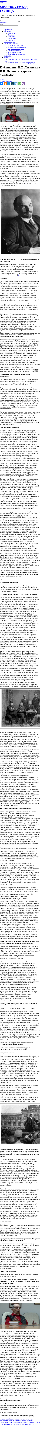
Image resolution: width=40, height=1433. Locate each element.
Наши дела (7, 31)
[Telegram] (15, 83)
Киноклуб (11, 35)
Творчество (7, 56)
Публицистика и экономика (17, 47)
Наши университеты (11, 43)
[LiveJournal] (12, 83)
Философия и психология (16, 54)
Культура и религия (14, 52)
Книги (6, 57)
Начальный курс (9, 42)
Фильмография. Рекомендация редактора (21, 63)
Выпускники (12, 33)
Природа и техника (14, 50)
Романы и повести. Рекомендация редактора (22, 59)
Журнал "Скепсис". (6, 81)
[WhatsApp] (19, 83)
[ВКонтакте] (1, 83)
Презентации (12, 38)
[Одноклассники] (5, 83)
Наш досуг (11, 40)
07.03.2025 (3, 79)
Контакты (3, 1)
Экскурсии (11, 36)
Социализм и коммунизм (16, 49)
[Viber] (23, 83)
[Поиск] (19, 21)
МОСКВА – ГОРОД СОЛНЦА (14, 9)
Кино (5, 61)
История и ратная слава (15, 45)
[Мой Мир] (8, 83)
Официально (8, 30)
